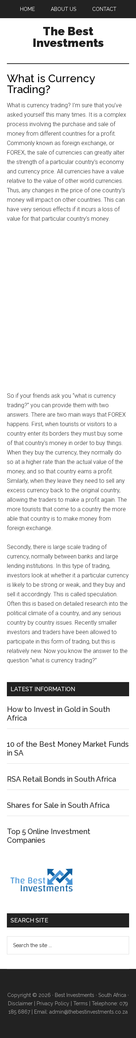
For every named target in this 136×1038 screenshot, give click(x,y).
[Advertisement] (68, 311)
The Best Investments (68, 36)
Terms (80, 1003)
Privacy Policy (53, 1003)
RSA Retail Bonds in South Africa (61, 779)
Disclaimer (20, 1003)
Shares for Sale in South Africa (58, 805)
